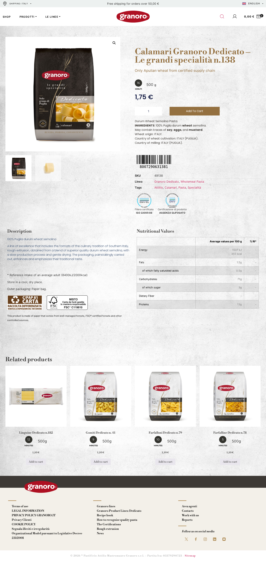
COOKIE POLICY (24, 524)
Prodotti (27, 16)
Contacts (188, 511)
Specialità (194, 187)
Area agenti (189, 506)
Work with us (190, 515)
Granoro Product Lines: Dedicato (119, 511)
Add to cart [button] (36, 462)
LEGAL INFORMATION (28, 511)
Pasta (182, 187)
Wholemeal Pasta (192, 181)
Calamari (171, 187)
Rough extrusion (108, 529)
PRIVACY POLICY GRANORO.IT (34, 515)
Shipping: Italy (18, 3)
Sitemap (190, 555)
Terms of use (20, 506)
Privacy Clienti (21, 520)
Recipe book (105, 515)
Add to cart (194, 111)
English (254, 3)
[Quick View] (40, 424)
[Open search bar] (222, 16)
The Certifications (109, 524)
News (100, 533)
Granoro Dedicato (166, 181)
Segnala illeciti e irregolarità (30, 529)
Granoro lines (106, 506)
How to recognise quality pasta (117, 520)
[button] (114, 43)
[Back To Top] (256, 564)
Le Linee (51, 16)
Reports (187, 520)
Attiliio (158, 187)
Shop (7, 16)
